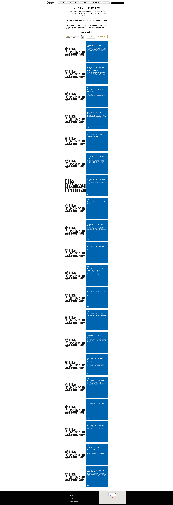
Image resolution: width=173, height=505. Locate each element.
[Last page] (94, 489)
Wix (78, 501)
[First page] (79, 489)
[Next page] (92, 489)
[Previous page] (81, 489)
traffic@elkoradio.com (73, 498)
